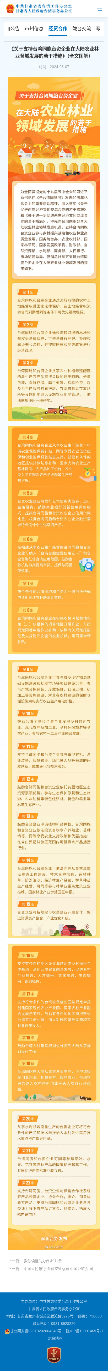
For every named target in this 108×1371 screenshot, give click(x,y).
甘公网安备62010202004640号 (35, 1331)
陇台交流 (81, 28)
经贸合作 (57, 28)
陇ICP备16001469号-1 (84, 1331)
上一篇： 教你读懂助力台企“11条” (35, 1261)
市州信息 (34, 28)
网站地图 (55, 1338)
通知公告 (10, 28)
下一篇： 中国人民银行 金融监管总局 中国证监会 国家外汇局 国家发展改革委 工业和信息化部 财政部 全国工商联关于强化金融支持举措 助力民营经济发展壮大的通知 (52, 1269)
